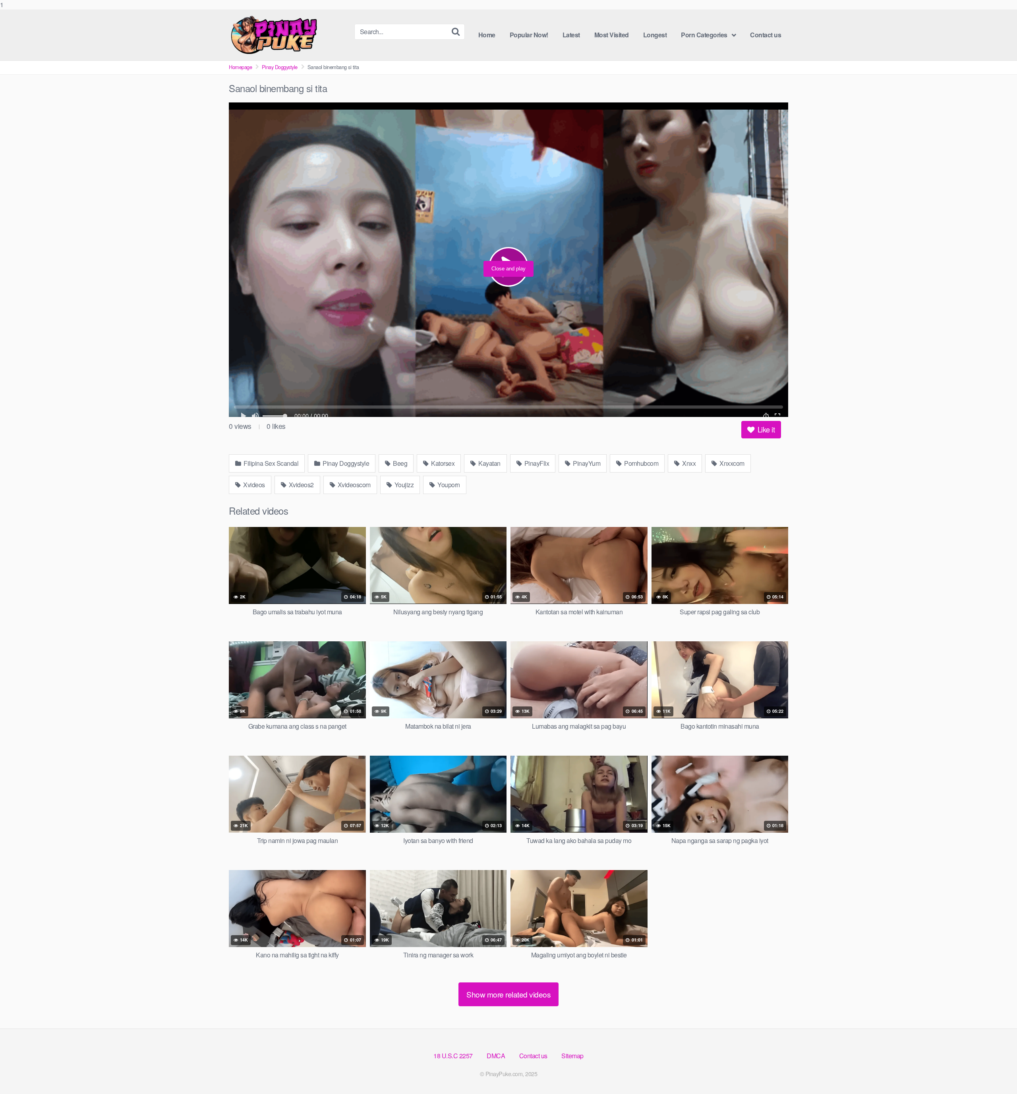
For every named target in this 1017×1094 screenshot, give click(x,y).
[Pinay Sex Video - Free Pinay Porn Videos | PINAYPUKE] (288, 35)
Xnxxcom (731, 463)
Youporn (448, 484)
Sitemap (572, 1055)
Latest (571, 34)
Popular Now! (529, 34)
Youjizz (403, 484)
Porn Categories (704, 34)
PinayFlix (536, 463)
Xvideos (253, 484)
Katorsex (442, 463)
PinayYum (586, 463)
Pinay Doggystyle (280, 67)
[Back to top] (995, 1071)
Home (486, 34)
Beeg (400, 463)
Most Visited (611, 34)
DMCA (496, 1055)
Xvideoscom (353, 484)
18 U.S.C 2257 (453, 1055)
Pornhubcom (641, 463)
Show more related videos (508, 994)
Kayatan (489, 463)
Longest (655, 34)
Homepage (240, 67)
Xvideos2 (300, 484)
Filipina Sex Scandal (270, 463)
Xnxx (688, 463)
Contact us (765, 34)
